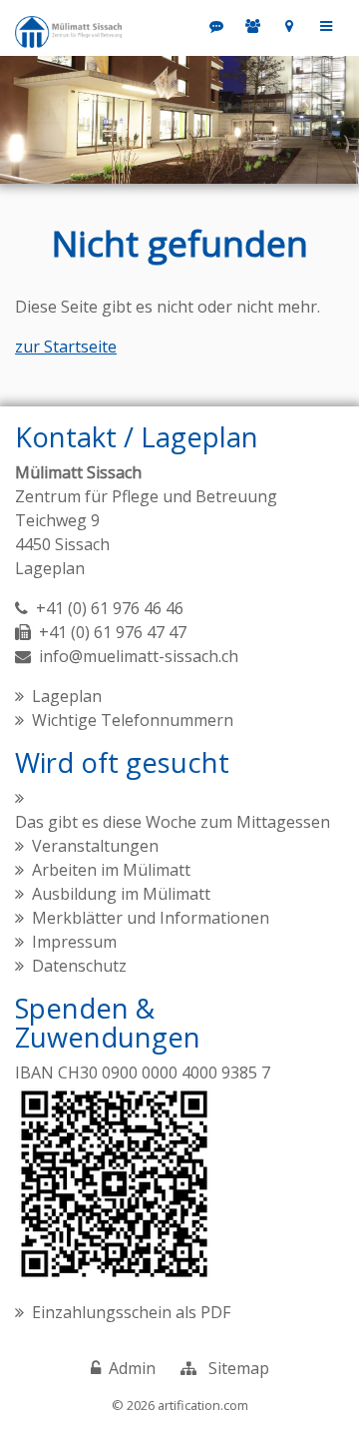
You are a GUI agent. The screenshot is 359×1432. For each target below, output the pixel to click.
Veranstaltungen (95, 846)
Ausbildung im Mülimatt (121, 894)
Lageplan (50, 568)
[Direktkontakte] (253, 26)
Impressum (74, 942)
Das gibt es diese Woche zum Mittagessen (172, 822)
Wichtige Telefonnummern (132, 720)
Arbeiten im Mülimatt (111, 870)
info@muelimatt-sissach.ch (138, 656)
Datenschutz (79, 966)
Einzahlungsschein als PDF (131, 1312)
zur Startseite (66, 347)
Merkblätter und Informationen (150, 918)
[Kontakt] (289, 26)
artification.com (203, 1405)
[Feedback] (216, 26)
